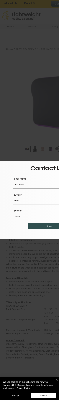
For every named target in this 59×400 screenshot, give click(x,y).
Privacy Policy (23, 388)
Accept (43, 395)
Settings (15, 395)
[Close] (54, 381)
